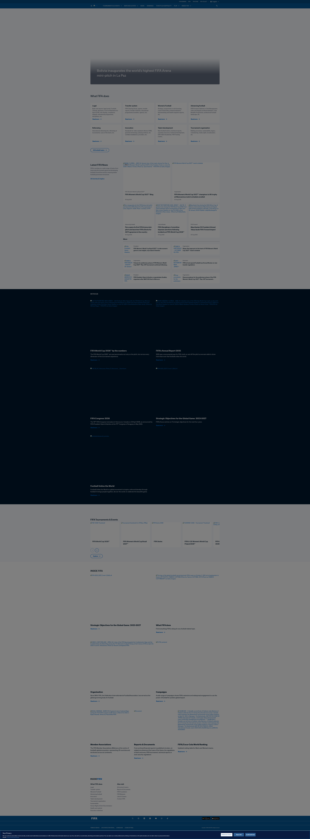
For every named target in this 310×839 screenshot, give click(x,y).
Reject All (238, 834)
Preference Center (227, 834)
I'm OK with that (250, 834)
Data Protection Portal (13, 837)
